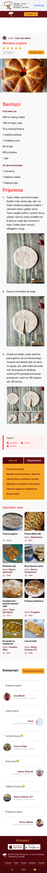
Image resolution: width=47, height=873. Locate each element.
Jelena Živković (25, 771)
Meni (23, 870)
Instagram (32, 863)
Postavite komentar (33, 671)
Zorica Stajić (20, 746)
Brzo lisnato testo (35, 560)
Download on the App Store (16, 847)
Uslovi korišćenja (37, 854)
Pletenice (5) (13, 560)
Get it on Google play (32, 847)
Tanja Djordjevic (22, 38)
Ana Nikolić (19, 695)
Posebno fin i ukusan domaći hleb (13, 598)
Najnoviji (13, 460)
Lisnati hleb (35, 636)
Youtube (23, 863)
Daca (30, 721)
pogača (13, 443)
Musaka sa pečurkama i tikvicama (23, 474)
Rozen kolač (13, 493)
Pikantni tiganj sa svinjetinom (22, 489)
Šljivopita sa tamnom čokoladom (23, 484)
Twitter (16, 863)
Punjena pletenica (35, 598)
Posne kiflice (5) (35, 527)
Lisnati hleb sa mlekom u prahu (23, 479)
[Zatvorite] (2, 5)
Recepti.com (5, 855)
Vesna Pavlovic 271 (23, 797)
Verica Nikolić (26, 822)
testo (27, 443)
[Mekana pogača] (25, 258)
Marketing (13, 856)
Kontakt (21, 856)
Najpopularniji (34, 460)
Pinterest (41, 863)
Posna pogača (13, 527)
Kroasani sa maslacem (13, 636)
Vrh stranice (22, 840)
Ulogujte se (31, 14)
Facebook (7, 863)
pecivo (13, 446)
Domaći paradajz (15, 469)
